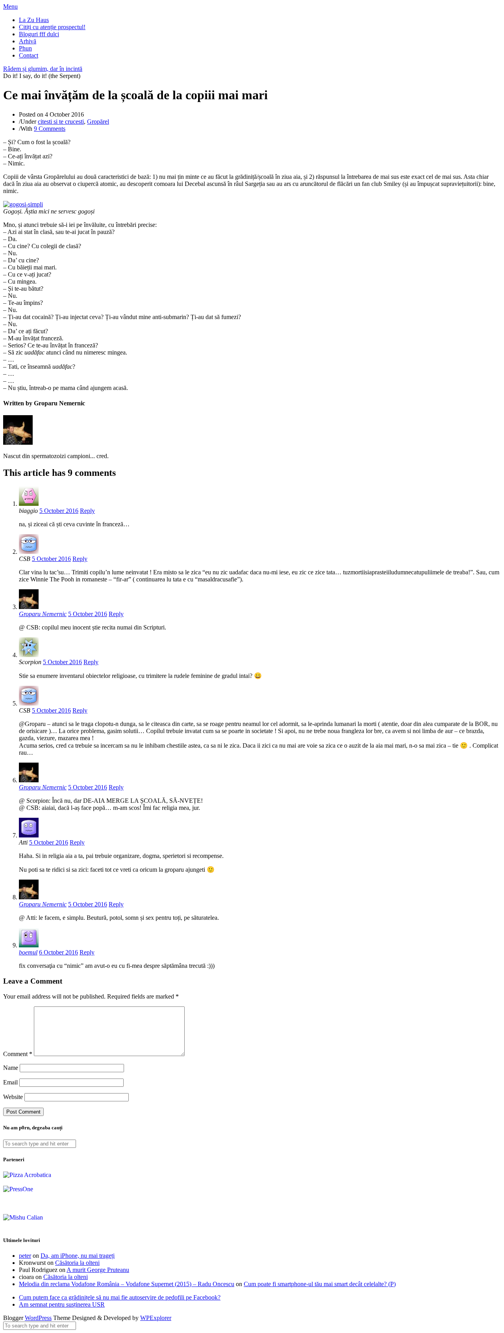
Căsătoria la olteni (77, 1262)
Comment (17, 1054)
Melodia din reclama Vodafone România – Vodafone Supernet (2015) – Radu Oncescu (126, 1284)
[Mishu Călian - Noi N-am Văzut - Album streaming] (23, 1217)
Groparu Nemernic (43, 614)
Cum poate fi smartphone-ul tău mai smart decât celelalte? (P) (320, 1284)
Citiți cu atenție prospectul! (52, 27)
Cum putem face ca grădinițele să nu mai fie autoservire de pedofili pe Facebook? (119, 1297)
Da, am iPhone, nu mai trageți (78, 1255)
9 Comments (49, 128)
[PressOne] (18, 1189)
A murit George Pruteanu (98, 1269)
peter (25, 1255)
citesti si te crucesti (61, 121)
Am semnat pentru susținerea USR (62, 1304)
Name (10, 1067)
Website (13, 1097)
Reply (87, 510)
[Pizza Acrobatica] (27, 1174)
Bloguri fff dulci (39, 34)
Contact (28, 55)
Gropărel (98, 121)
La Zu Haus (34, 20)
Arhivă (27, 41)
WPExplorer (155, 1317)
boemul (28, 952)
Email (10, 1082)
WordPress (38, 1317)
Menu (10, 6)
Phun (25, 48)
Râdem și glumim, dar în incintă (42, 68)
